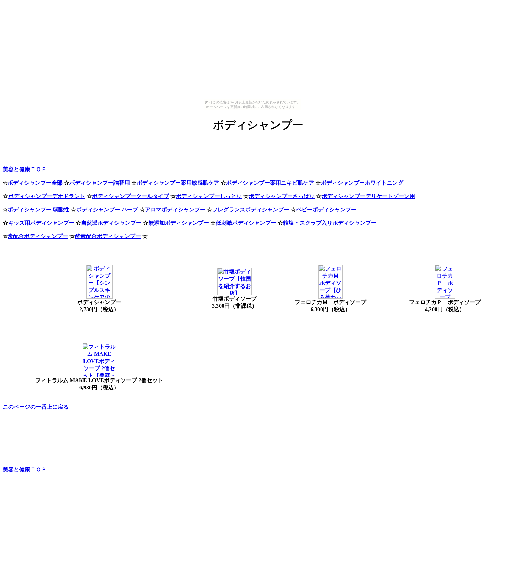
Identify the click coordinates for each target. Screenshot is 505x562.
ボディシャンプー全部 (35, 183)
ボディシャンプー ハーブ (107, 209)
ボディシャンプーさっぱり (282, 196)
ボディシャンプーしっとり (209, 196)
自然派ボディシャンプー (111, 223)
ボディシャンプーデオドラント (46, 196)
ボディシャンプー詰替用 (99, 183)
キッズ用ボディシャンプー (41, 223)
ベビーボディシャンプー (326, 209)
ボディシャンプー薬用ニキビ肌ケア (270, 183)
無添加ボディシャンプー (178, 223)
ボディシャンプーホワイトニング (362, 183)
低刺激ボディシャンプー (246, 223)
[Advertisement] (97, 155)
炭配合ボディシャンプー (38, 236)
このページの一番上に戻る (36, 407)
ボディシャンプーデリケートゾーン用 (368, 196)
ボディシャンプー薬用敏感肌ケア (178, 183)
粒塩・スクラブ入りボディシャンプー (330, 223)
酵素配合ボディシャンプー (108, 236)
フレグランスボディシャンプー (250, 209)
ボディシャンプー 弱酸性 (38, 209)
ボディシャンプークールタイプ (130, 196)
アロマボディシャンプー (175, 209)
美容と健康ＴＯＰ (25, 169)
